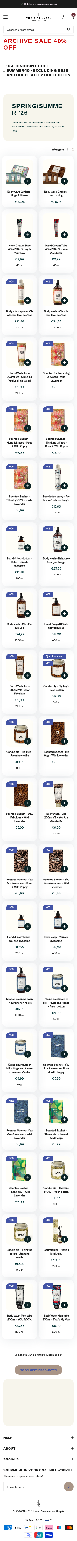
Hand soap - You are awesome (56, 939)
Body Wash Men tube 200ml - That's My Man (56, 1317)
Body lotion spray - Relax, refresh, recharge (56, 498)
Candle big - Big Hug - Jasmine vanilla (19, 753)
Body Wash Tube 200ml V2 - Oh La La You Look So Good (19, 376)
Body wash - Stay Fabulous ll (19, 626)
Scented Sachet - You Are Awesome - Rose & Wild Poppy (19, 883)
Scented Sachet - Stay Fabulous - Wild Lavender (19, 817)
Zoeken (69, 29)
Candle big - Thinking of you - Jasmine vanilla (19, 1253)
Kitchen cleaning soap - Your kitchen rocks (19, 1001)
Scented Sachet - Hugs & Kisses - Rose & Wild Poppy (19, 442)
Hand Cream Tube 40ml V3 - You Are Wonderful (56, 249)
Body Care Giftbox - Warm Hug (56, 193)
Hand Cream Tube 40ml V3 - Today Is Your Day (19, 249)
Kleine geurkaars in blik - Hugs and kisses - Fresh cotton (56, 1002)
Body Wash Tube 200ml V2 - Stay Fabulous (20, 689)
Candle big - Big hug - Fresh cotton (56, 688)
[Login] (64, 17)
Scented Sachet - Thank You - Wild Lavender (19, 1191)
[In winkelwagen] (27, 181)
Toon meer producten (38, 1370)
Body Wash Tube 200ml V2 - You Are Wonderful (56, 817)
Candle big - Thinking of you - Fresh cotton (56, 1190)
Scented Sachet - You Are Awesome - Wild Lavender (56, 883)
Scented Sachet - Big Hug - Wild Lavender (56, 753)
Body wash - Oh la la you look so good (56, 313)
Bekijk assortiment (5, 17)
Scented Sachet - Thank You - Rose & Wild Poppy (56, 1134)
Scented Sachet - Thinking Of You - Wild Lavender (19, 500)
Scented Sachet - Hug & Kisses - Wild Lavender (56, 376)
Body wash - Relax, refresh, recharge (56, 560)
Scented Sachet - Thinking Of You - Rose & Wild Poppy (56, 442)
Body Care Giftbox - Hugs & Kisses (19, 193)
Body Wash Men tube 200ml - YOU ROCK (19, 1317)
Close (38, 1437)
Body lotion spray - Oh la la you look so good (19, 313)
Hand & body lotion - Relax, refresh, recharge (19, 562)
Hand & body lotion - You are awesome (19, 939)
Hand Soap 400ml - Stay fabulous (56, 626)
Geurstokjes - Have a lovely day (56, 1251)
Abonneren (69, 1487)
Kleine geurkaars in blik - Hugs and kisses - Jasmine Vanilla (19, 1068)
